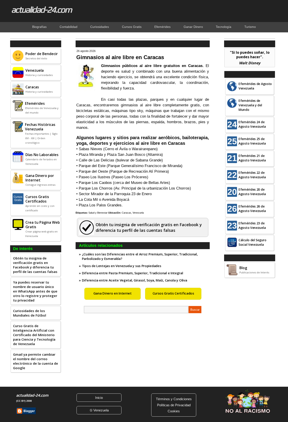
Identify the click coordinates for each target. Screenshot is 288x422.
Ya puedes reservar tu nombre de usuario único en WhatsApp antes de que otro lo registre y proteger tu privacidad (35, 291)
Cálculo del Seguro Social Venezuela (252, 242)
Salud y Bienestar (98, 212)
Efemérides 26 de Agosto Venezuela (252, 208)
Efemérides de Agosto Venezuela (255, 86)
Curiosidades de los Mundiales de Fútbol (29, 312)
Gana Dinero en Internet (112, 293)
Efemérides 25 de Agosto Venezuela (252, 141)
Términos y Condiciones (174, 399)
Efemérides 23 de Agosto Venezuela (252, 225)
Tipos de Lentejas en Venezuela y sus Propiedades (121, 265)
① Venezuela (99, 410)
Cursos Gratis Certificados (173, 293)
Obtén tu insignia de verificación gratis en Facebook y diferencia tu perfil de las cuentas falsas (35, 265)
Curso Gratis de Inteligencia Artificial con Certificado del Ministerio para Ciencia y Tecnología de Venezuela (34, 335)
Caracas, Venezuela (133, 212)
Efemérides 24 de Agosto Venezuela (252, 124)
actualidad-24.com (41, 9)
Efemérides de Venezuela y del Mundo (250, 105)
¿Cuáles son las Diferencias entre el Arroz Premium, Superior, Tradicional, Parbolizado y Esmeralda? (140, 256)
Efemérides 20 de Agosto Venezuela (252, 191)
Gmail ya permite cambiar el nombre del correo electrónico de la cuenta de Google (35, 361)
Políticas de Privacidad (174, 405)
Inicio (99, 398)
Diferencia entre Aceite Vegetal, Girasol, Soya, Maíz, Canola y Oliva (134, 280)
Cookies (174, 411)
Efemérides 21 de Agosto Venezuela (252, 158)
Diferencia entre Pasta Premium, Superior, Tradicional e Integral (132, 273)
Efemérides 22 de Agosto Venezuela (252, 174)
